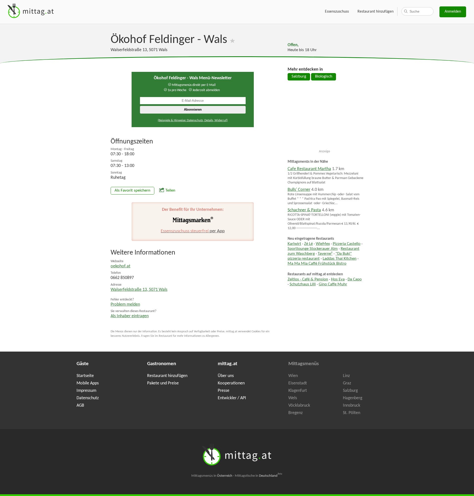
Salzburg (299, 77)
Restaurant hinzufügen (375, 12)
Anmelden (453, 12)
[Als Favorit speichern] (232, 40)
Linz (346, 376)
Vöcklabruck (299, 405)
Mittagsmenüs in (211, 476)
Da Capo (355, 279)
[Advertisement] (325, 117)
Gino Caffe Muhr (333, 284)
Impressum (86, 391)
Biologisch (323, 77)
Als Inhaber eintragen (130, 316)
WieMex (323, 244)
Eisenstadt (297, 383)
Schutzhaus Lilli (303, 284)
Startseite (85, 376)
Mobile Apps (88, 383)
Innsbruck (351, 405)
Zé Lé (308, 244)
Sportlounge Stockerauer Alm (313, 249)
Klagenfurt (297, 391)
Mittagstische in (258, 476)
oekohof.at (120, 266)
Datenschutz (88, 398)
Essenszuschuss (337, 12)
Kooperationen (231, 383)
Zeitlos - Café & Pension (308, 279)
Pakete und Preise (163, 383)
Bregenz (295, 413)
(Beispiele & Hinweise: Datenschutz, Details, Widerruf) (193, 120)
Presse (223, 391)
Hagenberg (352, 398)
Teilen (170, 191)
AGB (80, 405)
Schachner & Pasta (304, 210)
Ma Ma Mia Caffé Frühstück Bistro (317, 264)
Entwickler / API (232, 398)
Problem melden (125, 304)
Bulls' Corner (299, 190)
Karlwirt (294, 244)
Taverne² (325, 254)
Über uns (226, 376)
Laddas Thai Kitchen (339, 259)
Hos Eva (338, 279)
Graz (347, 383)
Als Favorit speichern (132, 191)
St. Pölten (351, 413)
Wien (293, 376)
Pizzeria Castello (346, 244)
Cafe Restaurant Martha (309, 169)
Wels (292, 398)
